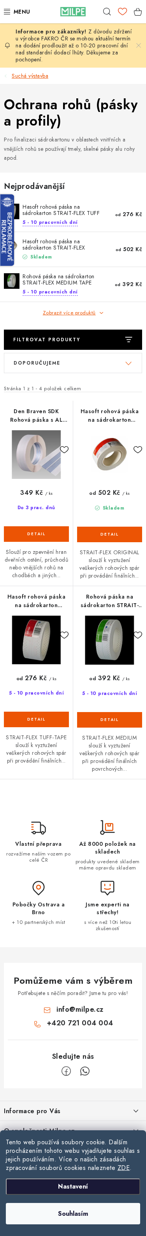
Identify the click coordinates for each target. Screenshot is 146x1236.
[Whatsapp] (85, 1071)
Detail (36, 534)
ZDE (124, 1167)
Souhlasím (73, 1213)
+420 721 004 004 (80, 1023)
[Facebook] (66, 1071)
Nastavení (73, 1186)
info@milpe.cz (80, 1009)
